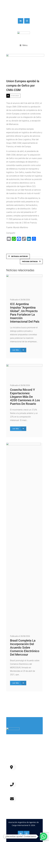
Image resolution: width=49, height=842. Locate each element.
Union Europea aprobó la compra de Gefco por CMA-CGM (22, 85)
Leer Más (15, 350)
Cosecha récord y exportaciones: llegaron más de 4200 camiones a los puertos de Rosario (25, 397)
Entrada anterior (19, 256)
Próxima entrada (30, 261)
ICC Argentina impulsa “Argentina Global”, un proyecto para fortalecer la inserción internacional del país (24, 312)
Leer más (12, 759)
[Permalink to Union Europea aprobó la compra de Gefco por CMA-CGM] (25, 64)
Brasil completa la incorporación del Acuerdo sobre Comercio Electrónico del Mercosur (24, 647)
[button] (43, 836)
